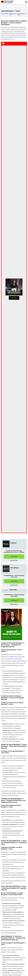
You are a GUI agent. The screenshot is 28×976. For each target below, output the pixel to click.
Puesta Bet (13, 590)
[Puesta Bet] (4, 590)
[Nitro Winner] (5, 573)
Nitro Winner (15, 568)
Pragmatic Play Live (14, 656)
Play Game (14, 297)
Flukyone (14, 543)
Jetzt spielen (14, 556)
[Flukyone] (5, 548)
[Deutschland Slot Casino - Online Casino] (7, 1)
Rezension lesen (14, 560)
